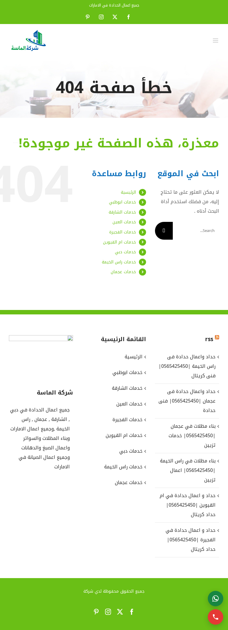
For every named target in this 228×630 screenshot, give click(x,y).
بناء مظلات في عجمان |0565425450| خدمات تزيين (192, 435)
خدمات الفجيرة (122, 232)
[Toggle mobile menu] (216, 40)
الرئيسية (128, 192)
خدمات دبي (125, 252)
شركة (88, 591)
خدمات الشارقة (122, 212)
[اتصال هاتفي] (215, 617)
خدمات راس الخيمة (119, 262)
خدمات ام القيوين (119, 242)
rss (209, 339)
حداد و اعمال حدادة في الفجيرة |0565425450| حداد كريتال (191, 540)
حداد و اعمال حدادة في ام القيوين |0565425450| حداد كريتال (188, 505)
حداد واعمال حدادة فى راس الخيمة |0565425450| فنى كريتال (187, 366)
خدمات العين (124, 222)
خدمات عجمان (123, 272)
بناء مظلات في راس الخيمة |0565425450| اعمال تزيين (188, 470)
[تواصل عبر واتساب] (215, 598)
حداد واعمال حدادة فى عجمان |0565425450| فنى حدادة (187, 401)
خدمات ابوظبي (122, 202)
